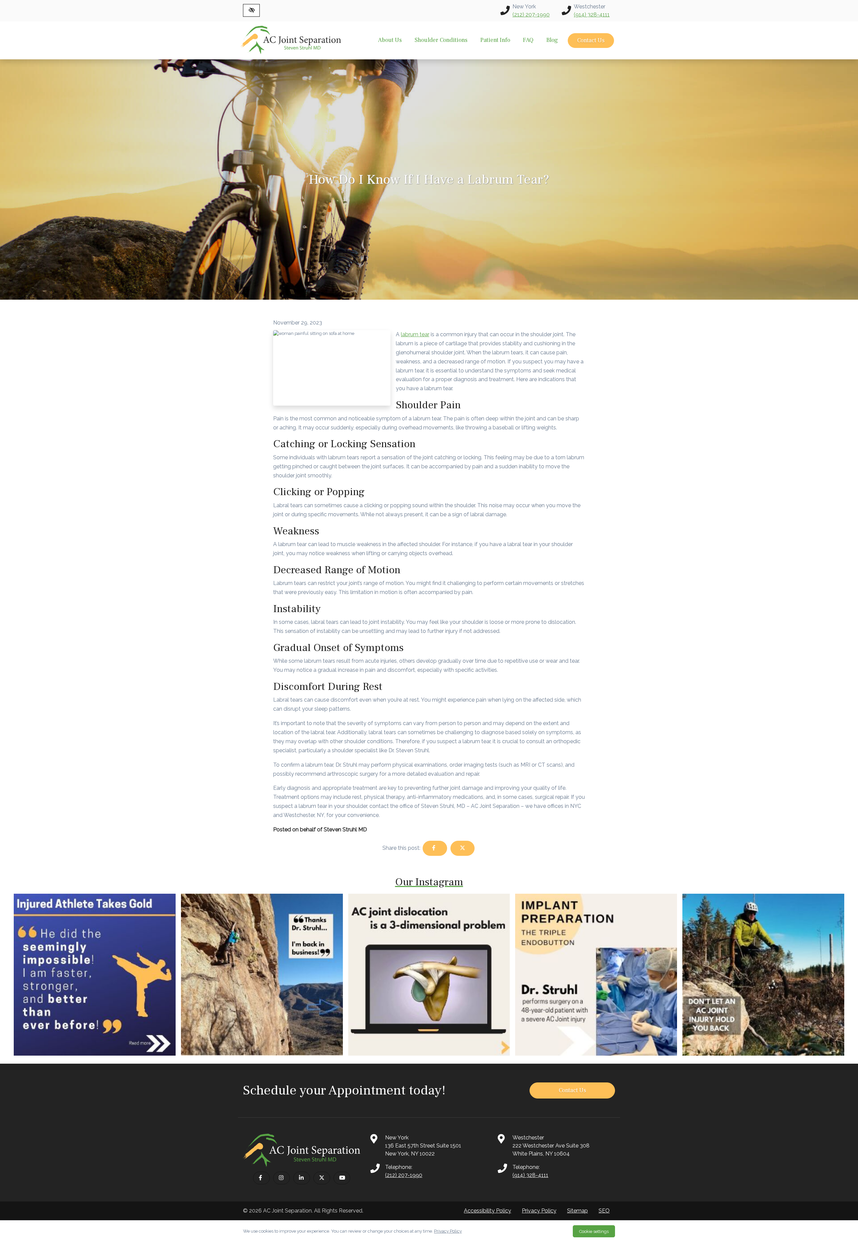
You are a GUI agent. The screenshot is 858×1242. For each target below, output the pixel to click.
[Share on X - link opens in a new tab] (462, 848)
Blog (552, 40)
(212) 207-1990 (531, 14)
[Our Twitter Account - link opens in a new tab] (321, 1178)
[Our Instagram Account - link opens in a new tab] (281, 1178)
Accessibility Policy (487, 1210)
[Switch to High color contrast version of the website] (251, 10)
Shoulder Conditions (441, 40)
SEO (604, 1210)
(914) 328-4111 (592, 14)
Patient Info (495, 40)
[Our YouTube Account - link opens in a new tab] (341, 1178)
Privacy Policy (539, 1210)
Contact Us (591, 40)
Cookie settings (594, 1231)
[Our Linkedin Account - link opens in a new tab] (301, 1178)
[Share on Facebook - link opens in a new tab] (435, 848)
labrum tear (415, 334)
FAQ (528, 40)
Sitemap (577, 1210)
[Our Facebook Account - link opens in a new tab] (261, 1178)
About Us (390, 40)
